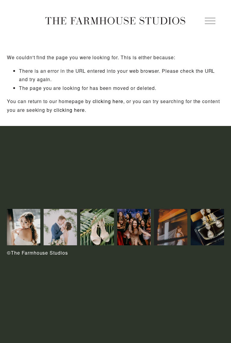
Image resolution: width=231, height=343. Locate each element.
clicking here (108, 101)
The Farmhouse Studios (115, 20)
